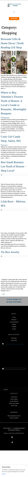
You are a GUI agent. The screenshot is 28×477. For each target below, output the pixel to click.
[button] (14, 12)
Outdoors (14, 324)
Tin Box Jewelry (10, 252)
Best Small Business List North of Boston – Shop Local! (13, 166)
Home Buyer (14, 338)
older (3, 294)
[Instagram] (14, 384)
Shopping (14, 326)
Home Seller (14, 340)
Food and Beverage (14, 322)
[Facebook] (10, 384)
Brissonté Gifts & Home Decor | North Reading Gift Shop (12, 43)
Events (14, 317)
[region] (14, 470)
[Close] (26, 466)
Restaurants (14, 319)
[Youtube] (18, 384)
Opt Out (4, 474)
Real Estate (14, 334)
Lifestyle (14, 329)
